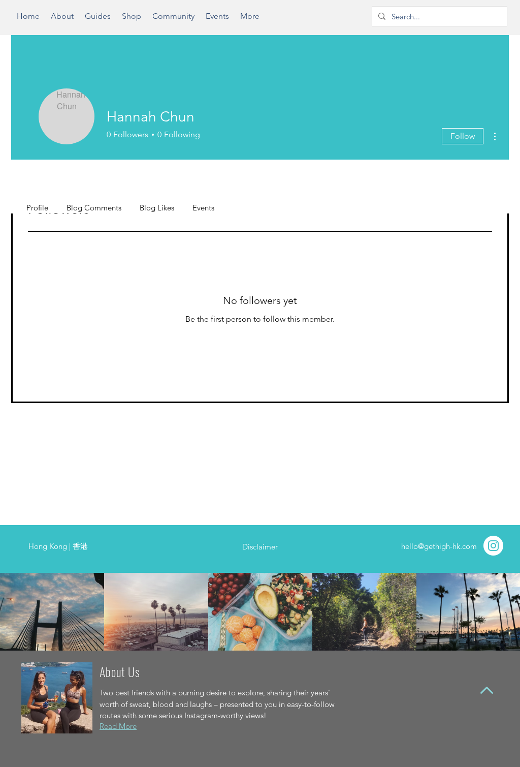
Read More (118, 726)
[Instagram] (493, 546)
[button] (97, 19)
